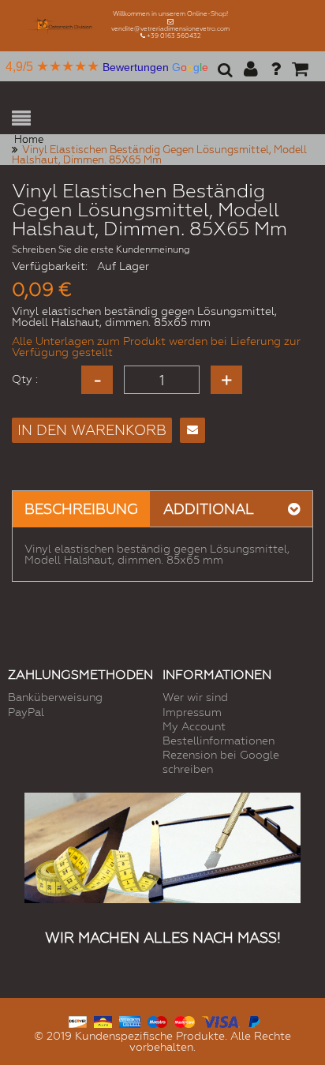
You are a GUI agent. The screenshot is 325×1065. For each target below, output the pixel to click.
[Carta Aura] (103, 1020)
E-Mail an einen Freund (192, 430)
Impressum (192, 712)
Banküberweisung (55, 697)
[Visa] (221, 1020)
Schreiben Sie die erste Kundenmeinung (101, 249)
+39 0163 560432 (174, 35)
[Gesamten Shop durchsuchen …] (223, 75)
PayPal (26, 712)
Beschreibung (81, 509)
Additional (208, 509)
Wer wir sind (195, 697)
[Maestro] (157, 1020)
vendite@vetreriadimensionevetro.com (170, 28)
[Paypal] (253, 1020)
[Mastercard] (184, 1020)
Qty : (25, 378)
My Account (194, 726)
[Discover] (78, 1020)
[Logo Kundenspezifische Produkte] (61, 25)
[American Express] (129, 1020)
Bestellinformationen (218, 740)
